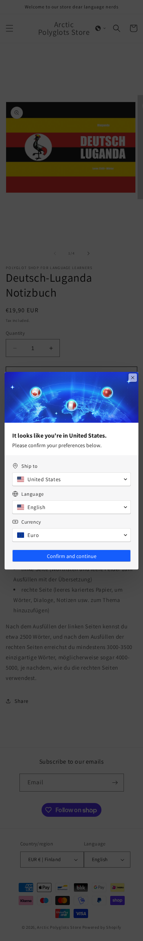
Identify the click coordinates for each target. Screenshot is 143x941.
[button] (71, 479)
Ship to (29, 466)
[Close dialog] (133, 377)
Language (32, 494)
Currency (31, 522)
